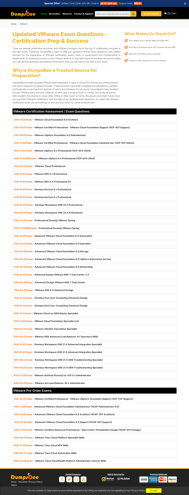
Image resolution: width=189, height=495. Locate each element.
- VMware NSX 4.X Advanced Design (43, 290)
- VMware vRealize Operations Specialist (45, 328)
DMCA (14, 485)
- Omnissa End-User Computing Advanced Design (50, 297)
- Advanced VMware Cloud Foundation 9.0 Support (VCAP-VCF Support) (63, 422)
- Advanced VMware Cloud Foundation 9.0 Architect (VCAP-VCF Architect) (64, 414)
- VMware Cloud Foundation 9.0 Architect (46, 119)
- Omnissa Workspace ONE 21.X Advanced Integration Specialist (58, 344)
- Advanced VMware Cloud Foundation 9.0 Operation (52, 243)
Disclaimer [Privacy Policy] (30, 482)
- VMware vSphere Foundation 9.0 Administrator (50, 135)
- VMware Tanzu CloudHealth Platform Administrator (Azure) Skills (60, 460)
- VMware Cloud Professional (39, 166)
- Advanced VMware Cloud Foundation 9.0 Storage (51, 251)
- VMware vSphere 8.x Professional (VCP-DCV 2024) (52, 150)
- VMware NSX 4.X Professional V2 (42, 181)
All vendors (54, 14)
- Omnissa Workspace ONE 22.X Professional (48, 205)
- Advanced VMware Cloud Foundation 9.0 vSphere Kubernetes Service (62, 259)
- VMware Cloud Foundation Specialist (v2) (46, 321)
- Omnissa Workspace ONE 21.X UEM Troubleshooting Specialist (58, 359)
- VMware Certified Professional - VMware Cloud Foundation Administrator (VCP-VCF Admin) (74, 143)
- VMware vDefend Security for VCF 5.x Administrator (52, 375)
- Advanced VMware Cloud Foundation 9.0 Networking (53, 266)
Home (44, 14)
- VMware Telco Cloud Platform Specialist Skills (49, 437)
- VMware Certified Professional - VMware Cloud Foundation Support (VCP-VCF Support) (72, 127)
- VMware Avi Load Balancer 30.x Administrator (49, 383)
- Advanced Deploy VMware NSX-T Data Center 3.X (51, 274)
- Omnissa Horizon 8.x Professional (42, 189)
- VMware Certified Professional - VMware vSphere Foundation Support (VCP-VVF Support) (73, 398)
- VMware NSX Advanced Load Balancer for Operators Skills (56, 336)
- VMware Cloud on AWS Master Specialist (46, 313)
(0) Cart (171, 13)
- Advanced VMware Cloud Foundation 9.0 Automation (53, 235)
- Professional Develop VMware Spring (44, 220)
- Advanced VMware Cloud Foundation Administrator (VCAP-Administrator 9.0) (66, 406)
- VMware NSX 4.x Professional (40, 174)
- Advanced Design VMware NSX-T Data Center (49, 282)
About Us (67, 14)
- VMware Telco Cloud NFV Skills (41, 445)
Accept (153, 490)
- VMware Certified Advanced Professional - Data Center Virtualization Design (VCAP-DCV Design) (77, 429)
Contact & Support (83, 14)
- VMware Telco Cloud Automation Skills (45, 453)
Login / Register (152, 14)
